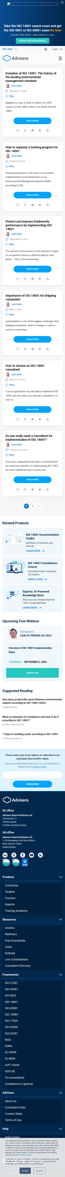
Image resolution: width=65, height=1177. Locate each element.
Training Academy (16, 910)
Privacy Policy (25, 1154)
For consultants (14, 1077)
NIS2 (8, 1039)
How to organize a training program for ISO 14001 (32, 149)
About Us (10, 1101)
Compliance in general (19, 1083)
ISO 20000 (11, 1027)
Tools (8, 946)
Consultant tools (15, 1107)
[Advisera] (12, 58)
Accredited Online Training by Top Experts (42, 573)
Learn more (33, 550)
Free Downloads (15, 940)
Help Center (12, 1137)
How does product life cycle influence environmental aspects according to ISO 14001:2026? (32, 701)
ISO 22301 (11, 1033)
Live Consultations (16, 959)
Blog (11, 96)
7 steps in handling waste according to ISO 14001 (30, 734)
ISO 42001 (11, 989)
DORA (8, 1046)
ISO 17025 (11, 1020)
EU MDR (10, 1058)
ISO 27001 (11, 983)
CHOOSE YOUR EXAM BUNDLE (32, 41)
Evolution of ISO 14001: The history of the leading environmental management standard (31, 77)
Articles (9, 927)
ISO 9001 (10, 995)
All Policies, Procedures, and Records (39, 544)
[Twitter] (13, 856)
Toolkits (10, 891)
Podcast (10, 953)
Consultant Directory (18, 965)
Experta (10, 904)
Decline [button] (39, 1170)
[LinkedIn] (5, 856)
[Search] (46, 49)
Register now (33, 673)
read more (32, 121)
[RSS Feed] (40, 856)
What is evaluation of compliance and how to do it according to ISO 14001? (30, 718)
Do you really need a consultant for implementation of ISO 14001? (29, 438)
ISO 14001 (11, 1002)
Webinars (11, 934)
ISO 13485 (11, 1014)
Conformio (11, 885)
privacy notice (39, 766)
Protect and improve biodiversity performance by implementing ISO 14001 (29, 225)
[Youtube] (31, 856)
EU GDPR (10, 1052)
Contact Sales (13, 1113)
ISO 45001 (11, 1008)
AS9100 (10, 1071)
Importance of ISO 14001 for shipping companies (31, 297)
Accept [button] (25, 1170)
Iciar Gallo (17, 85)
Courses (10, 898)
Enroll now (35, 579)
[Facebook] (22, 856)
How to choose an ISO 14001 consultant (25, 367)
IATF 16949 (12, 1065)
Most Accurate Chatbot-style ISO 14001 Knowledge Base (39, 601)
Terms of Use (13, 1120)
